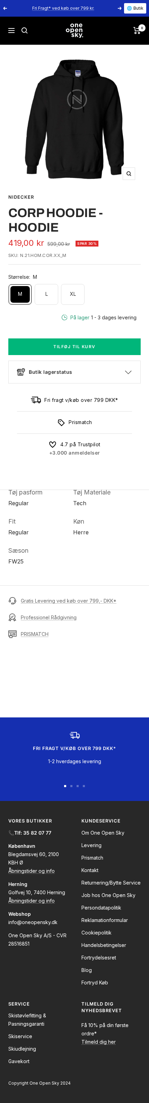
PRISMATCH (35, 634)
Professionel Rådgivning (49, 617)
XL (73, 294)
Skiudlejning (22, 1049)
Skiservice (20, 1036)
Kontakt (89, 870)
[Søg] (24, 30)
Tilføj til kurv (74, 346)
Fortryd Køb (94, 982)
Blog (86, 970)
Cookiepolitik (96, 933)
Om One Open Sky (102, 833)
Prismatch (92, 858)
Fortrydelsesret (98, 957)
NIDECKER (21, 197)
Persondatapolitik (101, 908)
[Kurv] (137, 30)
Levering (91, 845)
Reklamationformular (104, 920)
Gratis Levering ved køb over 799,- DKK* (68, 601)
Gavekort (18, 1061)
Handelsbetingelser (103, 945)
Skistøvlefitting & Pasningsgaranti (27, 1019)
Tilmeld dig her (98, 1042)
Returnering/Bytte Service (111, 883)
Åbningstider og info (31, 871)
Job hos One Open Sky (108, 895)
